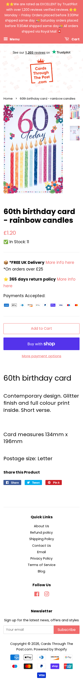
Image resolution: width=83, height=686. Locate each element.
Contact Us (41, 545)
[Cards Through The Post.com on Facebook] (36, 595)
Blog (41, 571)
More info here (59, 262)
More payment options (41, 356)
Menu (14, 39)
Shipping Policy (41, 539)
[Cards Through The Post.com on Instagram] (46, 595)
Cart (75, 39)
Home (8, 98)
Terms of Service (42, 565)
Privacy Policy (41, 558)
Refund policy (41, 532)
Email (41, 552)
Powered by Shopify (50, 649)
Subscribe (67, 629)
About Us (41, 526)
